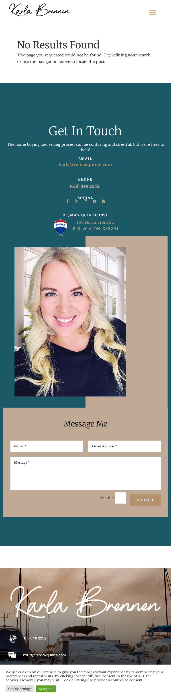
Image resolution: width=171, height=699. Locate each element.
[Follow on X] (76, 201)
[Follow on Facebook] (67, 201)
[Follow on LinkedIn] (103, 201)
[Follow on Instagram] (85, 201)
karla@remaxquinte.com (85, 164)
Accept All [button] (46, 689)
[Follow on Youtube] (94, 201)
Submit (145, 500)
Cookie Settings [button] (19, 689)
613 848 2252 (35, 638)
